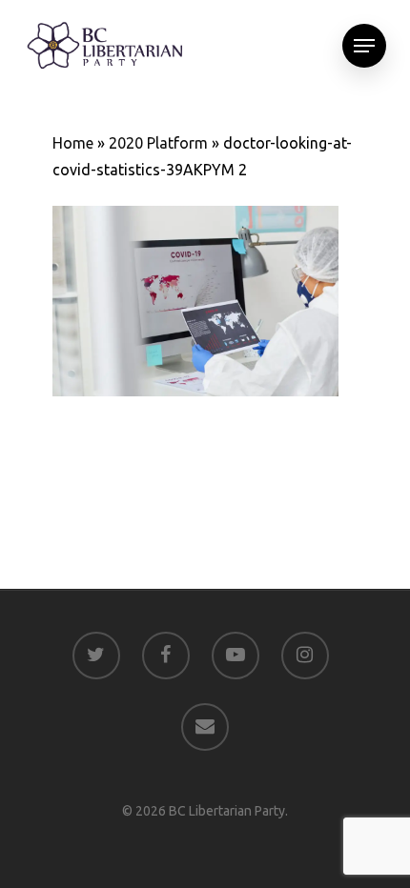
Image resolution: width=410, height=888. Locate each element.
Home (72, 142)
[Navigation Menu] (364, 45)
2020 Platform (158, 142)
